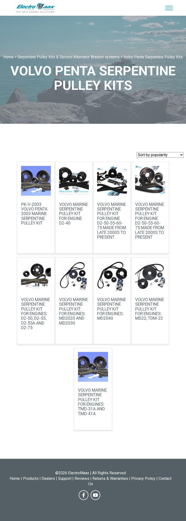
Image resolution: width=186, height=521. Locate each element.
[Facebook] (83, 495)
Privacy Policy (143, 478)
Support (64, 478)
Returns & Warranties (110, 478)
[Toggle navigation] (169, 8)
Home (15, 478)
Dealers (48, 478)
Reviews (82, 478)
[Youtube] (95, 495)
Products (31, 478)
